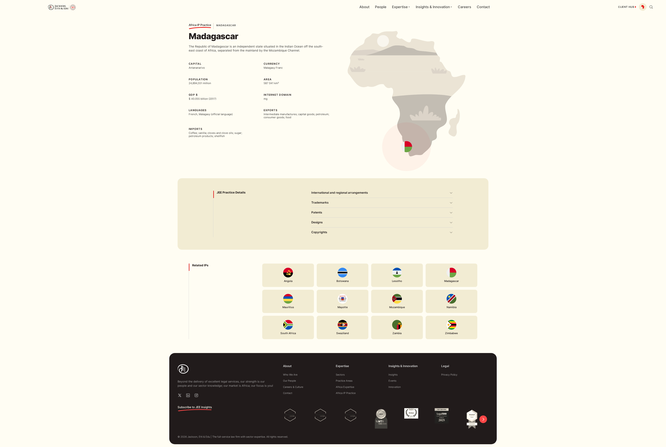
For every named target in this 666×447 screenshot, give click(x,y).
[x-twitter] (180, 395)
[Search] (651, 7)
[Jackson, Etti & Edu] (225, 369)
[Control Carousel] (483, 419)
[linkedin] (188, 395)
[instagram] (196, 395)
